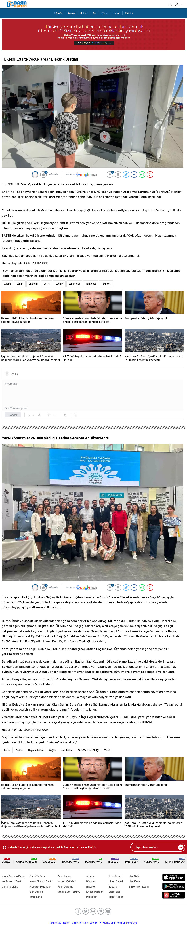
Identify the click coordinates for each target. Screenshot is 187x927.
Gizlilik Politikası (80, 922)
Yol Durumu (151, 860)
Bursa (7, 750)
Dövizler (91, 881)
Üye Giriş (134, 876)
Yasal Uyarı (132, 922)
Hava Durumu (70, 860)
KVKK (103, 922)
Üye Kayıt (134, 881)
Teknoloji (106, 283)
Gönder (13, 414)
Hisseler (113, 860)
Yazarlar (114, 886)
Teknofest (91, 283)
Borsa (6, 860)
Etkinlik (59, 283)
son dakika (74, 283)
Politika (129, 13)
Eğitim (104, 13)
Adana (7, 283)
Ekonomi (33, 283)
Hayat (117, 13)
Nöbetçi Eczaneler (41, 886)
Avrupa (71, 13)
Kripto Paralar (175, 860)
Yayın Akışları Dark (40, 881)
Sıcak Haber (116, 896)
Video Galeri (116, 881)
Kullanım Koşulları (116, 922)
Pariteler (131, 860)
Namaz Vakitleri (26, 860)
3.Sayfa (58, 13)
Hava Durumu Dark (13, 876)
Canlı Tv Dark (37, 876)
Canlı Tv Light (10, 886)
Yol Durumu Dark (12, 881)
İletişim (66, 922)
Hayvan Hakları (36, 750)
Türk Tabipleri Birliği (88, 750)
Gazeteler (49, 860)
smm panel (36, 896)
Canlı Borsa (64, 876)
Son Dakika (36, 891)
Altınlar (90, 876)
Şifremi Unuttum (139, 886)
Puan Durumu (93, 860)
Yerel (107, 750)
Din (94, 13)
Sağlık (52, 750)
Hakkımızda (55, 922)
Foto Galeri (115, 876)
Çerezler (94, 922)
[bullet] (54, 415)
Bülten (83, 13)
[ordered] (49, 415)
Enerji (47, 283)
